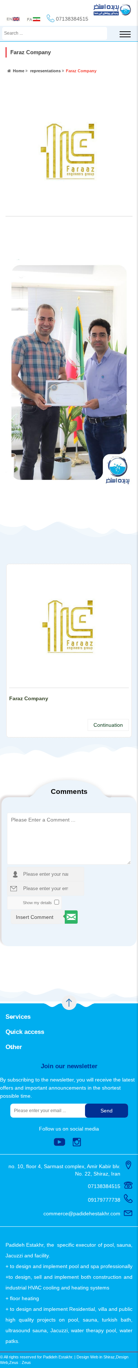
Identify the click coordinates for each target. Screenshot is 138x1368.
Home (18, 71)
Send (106, 1111)
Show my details (37, 902)
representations (45, 71)
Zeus (26, 1362)
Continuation (108, 725)
